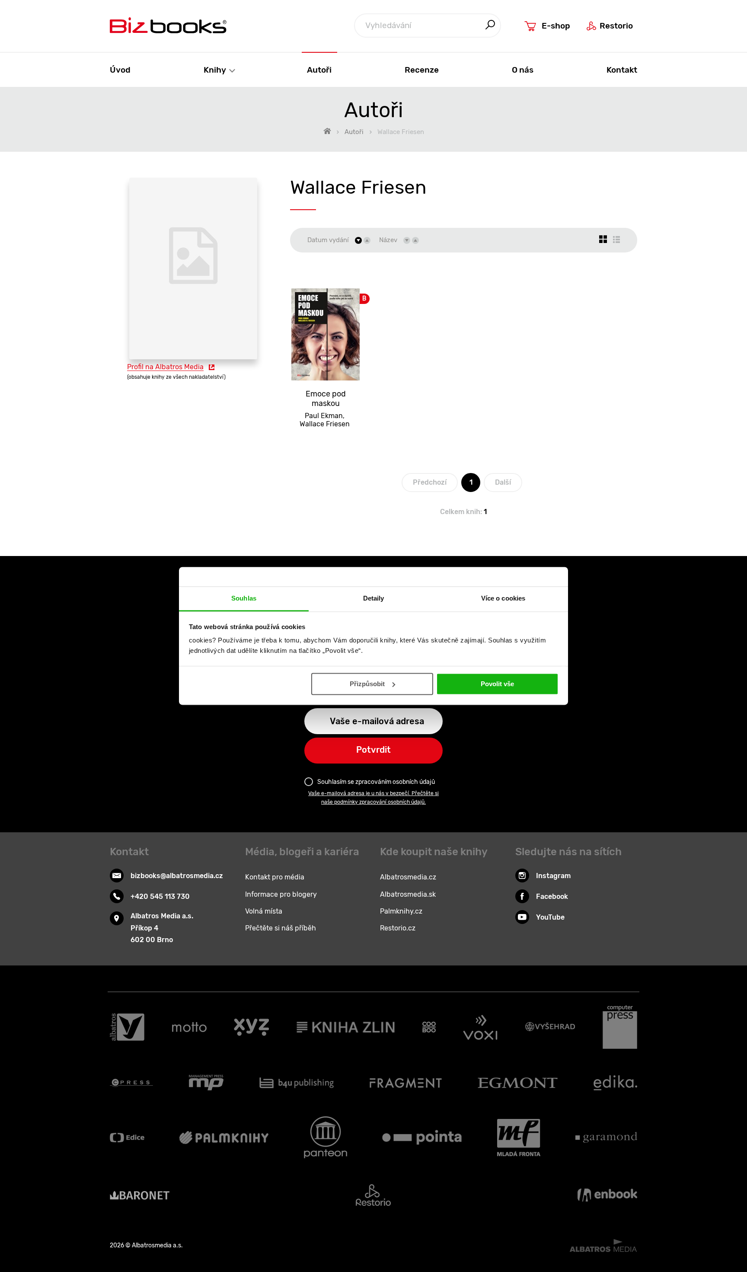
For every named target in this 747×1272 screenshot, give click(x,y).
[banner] (168, 25)
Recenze (422, 70)
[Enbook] (607, 1195)
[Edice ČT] (127, 1137)
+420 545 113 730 (160, 896)
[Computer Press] (620, 1027)
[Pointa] (422, 1137)
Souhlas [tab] (243, 598)
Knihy (216, 70)
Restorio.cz (397, 928)
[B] (325, 324)
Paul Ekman (324, 416)
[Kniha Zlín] (346, 1027)
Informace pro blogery (281, 894)
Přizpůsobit (367, 683)
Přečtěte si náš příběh (280, 928)
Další (503, 482)
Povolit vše (497, 683)
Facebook (552, 896)
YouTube (550, 917)
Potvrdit (373, 750)
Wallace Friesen (325, 424)
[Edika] (616, 1082)
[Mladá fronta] (518, 1137)
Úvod (120, 70)
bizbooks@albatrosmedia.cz (177, 876)
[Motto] (189, 1027)
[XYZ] (251, 1027)
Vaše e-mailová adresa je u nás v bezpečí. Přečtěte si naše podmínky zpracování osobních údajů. (373, 797)
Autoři (319, 70)
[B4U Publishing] (296, 1082)
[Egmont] (518, 1082)
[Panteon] (325, 1137)
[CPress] (131, 1082)
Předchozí (430, 482)
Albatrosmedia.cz (408, 877)
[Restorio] (373, 1195)
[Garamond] (606, 1137)
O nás (522, 70)
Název (388, 240)
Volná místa (263, 911)
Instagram (553, 876)
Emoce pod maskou (326, 398)
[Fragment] (406, 1082)
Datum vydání (328, 240)
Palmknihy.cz (401, 911)
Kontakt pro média (274, 877)
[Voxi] (480, 1027)
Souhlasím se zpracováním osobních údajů (376, 782)
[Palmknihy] (223, 1137)
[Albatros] (127, 1027)
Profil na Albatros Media (165, 367)
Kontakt (622, 70)
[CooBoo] (429, 1027)
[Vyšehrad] (550, 1027)
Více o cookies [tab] (503, 598)
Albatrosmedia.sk (408, 894)
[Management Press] (206, 1082)
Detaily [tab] (373, 598)
